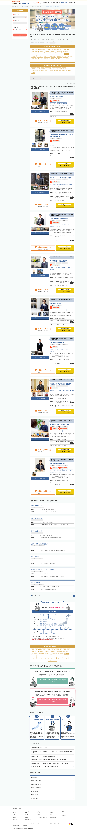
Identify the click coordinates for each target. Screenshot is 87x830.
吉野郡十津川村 (40, 58)
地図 (71, 157)
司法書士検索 (64, 2)
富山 (49, 619)
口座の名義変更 (48, 68)
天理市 (49, 49)
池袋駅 (65, 426)
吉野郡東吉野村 (47, 58)
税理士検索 (58, 2)
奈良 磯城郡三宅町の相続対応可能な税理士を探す (52, 701)
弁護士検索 (53, 2)
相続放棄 (38, 68)
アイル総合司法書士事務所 (58, 261)
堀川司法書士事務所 (56, 97)
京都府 (53, 305)
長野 (46, 619)
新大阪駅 (64, 344)
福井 (55, 619)
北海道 (41, 614)
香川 (55, 625)
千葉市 (54, 633)
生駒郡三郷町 (47, 51)
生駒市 (36, 49)
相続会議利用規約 (31, 823)
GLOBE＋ (39, 812)
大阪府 (53, 138)
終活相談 (33, 72)
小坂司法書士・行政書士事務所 (39, 544)
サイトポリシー (24, 823)
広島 (41, 625)
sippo (38, 811)
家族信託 (64, 68)
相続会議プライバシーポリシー (42, 823)
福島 (59, 614)
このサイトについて (17, 823)
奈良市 (33, 49)
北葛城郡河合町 (41, 653)
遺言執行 (51, 70)
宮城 (53, 614)
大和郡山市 (44, 49)
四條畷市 (58, 138)
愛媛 (61, 625)
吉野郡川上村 (59, 58)
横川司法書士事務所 (36, 505)
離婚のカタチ (15, 819)
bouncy (26, 817)
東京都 (53, 426)
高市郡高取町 (34, 56)
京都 (46, 623)
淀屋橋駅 (64, 179)
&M (13, 812)
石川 (52, 619)
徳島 (58, 625)
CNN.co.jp (27, 812)
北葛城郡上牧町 (47, 653)
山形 (56, 614)
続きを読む (68, 108)
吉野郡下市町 (34, 58)
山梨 (44, 619)
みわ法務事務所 (35, 557)
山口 (46, 625)
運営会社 (15, 825)
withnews (14, 817)
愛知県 (53, 465)
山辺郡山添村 (46, 56)
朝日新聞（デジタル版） (17, 811)
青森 (44, 614)
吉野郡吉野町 (70, 56)
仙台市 (41, 633)
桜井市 (52, 49)
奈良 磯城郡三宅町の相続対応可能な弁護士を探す (52, 681)
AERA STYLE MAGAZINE (42, 817)
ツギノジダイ (52, 814)
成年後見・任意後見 (44, 70)
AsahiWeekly (64, 815)
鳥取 (49, 625)
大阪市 (59, 179)
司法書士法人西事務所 (57, 342)
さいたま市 (46, 633)
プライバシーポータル (62, 823)
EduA (14, 814)
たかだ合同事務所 (35, 582)
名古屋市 (58, 465)
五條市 (68, 49)
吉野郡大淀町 (64, 56)
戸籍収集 (53, 68)
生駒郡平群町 (53, 51)
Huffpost (26, 814)
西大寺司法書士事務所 (37, 518)
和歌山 (55, 623)
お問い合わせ (25, 825)
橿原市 (40, 49)
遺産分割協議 (59, 68)
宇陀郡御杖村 (52, 56)
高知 (63, 625)
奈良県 (53, 98)
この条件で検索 (19, 35)
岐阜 (46, 621)
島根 (52, 625)
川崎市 (50, 633)
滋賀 (52, 623)
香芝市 (61, 49)
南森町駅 (64, 220)
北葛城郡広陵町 (34, 653)
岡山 (44, 625)
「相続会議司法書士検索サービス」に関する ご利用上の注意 (43, 636)
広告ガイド (19, 825)
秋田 (50, 614)
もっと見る (52, 60)
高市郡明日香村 (40, 56)
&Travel (18, 812)
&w (15, 812)
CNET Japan (27, 811)
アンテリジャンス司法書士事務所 (61, 178)
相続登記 (42, 68)
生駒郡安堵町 (59, 51)
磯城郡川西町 (60, 653)
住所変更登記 (68, 70)
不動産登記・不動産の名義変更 (59, 70)
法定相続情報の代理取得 (36, 70)
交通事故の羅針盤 (53, 817)
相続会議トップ (46, 2)
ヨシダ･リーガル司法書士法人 (59, 424)
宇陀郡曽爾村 (58, 56)
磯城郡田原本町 (54, 653)
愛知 (41, 621)
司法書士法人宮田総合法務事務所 (60, 384)
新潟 (41, 619)
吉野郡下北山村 (65, 58)
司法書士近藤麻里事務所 (57, 463)
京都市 (59, 305)
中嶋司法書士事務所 (36, 531)
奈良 (49, 623)
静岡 (44, 621)
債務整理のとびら (28, 819)
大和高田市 (57, 49)
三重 (49, 621)
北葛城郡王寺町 (65, 51)
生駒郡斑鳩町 (41, 51)
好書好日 (39, 814)
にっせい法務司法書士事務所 (59, 218)
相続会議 (51, 812)
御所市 (33, 51)
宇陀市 (36, 51)
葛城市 (65, 49)
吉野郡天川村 (53, 58)
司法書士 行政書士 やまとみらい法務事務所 (42, 569)
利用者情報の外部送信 (52, 823)
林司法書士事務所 (55, 303)
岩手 (47, 614)
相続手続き (33, 68)
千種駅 (65, 465)
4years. (51, 811)
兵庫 (44, 623)
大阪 (41, 623)
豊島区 (59, 426)
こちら (56, 638)
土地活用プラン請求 (72, 2)
